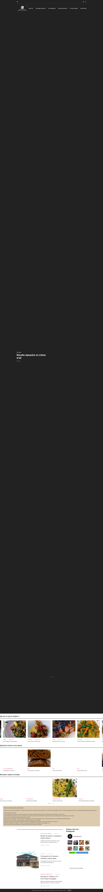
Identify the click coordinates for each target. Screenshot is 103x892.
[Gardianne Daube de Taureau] (63, 729)
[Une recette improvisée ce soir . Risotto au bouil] (87, 842)
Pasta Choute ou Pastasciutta (34, 741)
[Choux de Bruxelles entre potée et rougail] (88, 729)
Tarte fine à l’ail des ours (31, 800)
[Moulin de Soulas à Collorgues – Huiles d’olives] (28, 839)
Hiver (78, 739)
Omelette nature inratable (5, 800)
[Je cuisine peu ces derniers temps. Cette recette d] (87, 848)
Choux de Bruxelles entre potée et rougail (86, 741)
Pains (12, 768)
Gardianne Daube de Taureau (58, 741)
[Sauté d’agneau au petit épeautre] (14, 729)
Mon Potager (83, 8)
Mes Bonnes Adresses (41, 8)
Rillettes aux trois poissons (84, 800)
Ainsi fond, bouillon (62, 8)
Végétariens (19, 352)
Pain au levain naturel (57, 770)
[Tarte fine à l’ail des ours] (38, 788)
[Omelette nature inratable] (12, 788)
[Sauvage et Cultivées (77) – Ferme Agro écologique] (28, 880)
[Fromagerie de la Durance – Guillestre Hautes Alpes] (28, 860)
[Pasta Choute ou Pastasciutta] (39, 729)
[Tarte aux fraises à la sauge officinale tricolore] (70, 848)
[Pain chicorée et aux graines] (39, 758)
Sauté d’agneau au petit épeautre (10, 741)
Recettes (31, 8)
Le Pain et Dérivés (74, 8)
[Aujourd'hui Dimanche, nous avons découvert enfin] (70, 842)
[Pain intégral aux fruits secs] (14, 758)
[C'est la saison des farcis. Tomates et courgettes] (75, 842)
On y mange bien (51, 8)
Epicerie (41, 833)
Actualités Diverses (7, 768)
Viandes (4, 739)
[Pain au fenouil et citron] (88, 758)
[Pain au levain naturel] (63, 758)
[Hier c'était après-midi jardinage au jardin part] (75, 848)
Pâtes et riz (30, 739)
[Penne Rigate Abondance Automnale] (64, 788)
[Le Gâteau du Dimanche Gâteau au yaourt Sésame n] (81, 848)
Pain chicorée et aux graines (34, 770)
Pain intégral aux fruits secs (9, 770)
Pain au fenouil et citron (82, 770)
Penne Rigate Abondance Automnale (60, 800)
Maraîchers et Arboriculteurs (46, 874)
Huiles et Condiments (48, 833)
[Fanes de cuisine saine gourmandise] (22, 8)
